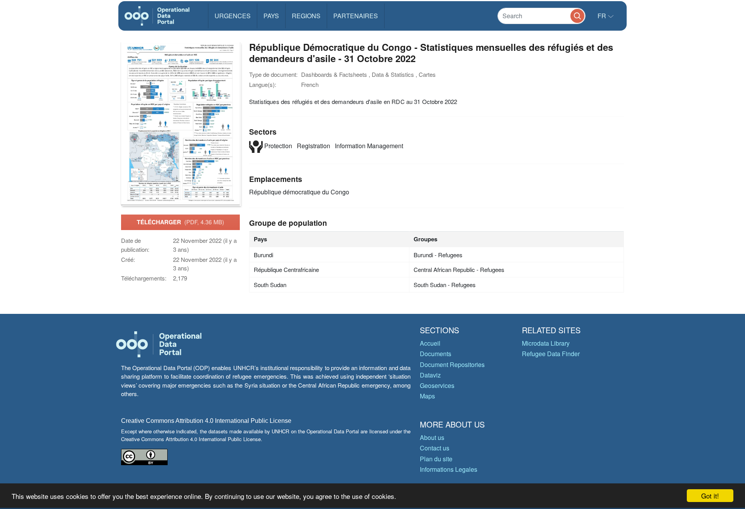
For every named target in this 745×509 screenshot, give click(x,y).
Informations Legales (448, 469)
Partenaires (355, 15)
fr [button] (603, 15)
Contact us (434, 447)
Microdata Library (546, 343)
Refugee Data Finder (551, 353)
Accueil (430, 343)
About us (432, 437)
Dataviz (430, 374)
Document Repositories (452, 364)
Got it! (710, 495)
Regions (306, 15)
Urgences (233, 15)
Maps (427, 395)
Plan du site (436, 458)
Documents (435, 353)
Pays (271, 15)
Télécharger (180, 222)
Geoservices (437, 385)
